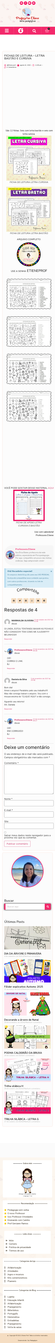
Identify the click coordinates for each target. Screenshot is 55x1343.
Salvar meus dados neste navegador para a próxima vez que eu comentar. (27, 836)
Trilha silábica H (13, 1086)
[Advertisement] (27, 100)
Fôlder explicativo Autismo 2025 (23, 986)
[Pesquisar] (48, 907)
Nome (8, 799)
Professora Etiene (23, 650)
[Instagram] (25, 3)
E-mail (8, 810)
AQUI (51, 488)
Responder (8, 639)
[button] (7, 31)
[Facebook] (21, 3)
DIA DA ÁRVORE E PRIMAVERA (22, 953)
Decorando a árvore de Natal (21, 1019)
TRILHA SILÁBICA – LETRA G (21, 1119)
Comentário (11, 763)
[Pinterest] (33, 3)
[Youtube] (29, 3)
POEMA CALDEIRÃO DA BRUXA (23, 1053)
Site (6, 821)
